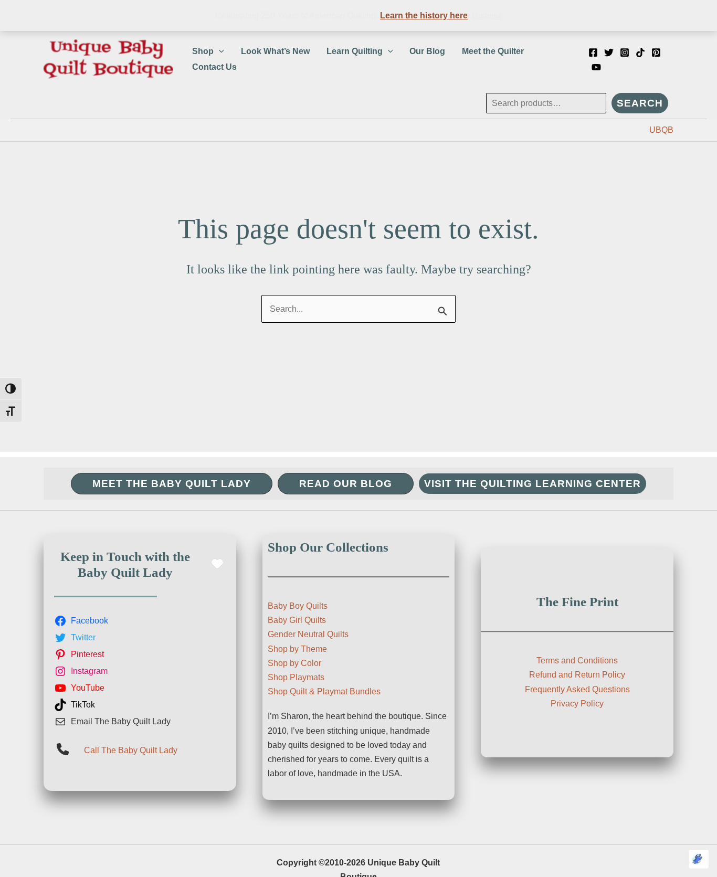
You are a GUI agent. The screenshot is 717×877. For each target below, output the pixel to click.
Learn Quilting (354, 51)
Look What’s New (275, 51)
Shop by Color (294, 663)
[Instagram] (624, 52)
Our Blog (427, 51)
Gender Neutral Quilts (308, 634)
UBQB (661, 129)
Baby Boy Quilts (298, 605)
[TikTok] (640, 52)
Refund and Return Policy (577, 674)
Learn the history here (424, 15)
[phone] (62, 749)
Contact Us (214, 66)
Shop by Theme (297, 648)
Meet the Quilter (493, 51)
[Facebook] (593, 52)
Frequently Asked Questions (577, 689)
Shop (203, 51)
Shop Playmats (296, 677)
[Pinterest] (656, 52)
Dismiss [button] (487, 15)
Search (640, 103)
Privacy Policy (577, 703)
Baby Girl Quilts (297, 620)
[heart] (217, 563)
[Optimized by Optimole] (698, 859)
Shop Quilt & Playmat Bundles (324, 691)
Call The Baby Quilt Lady (130, 750)
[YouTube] (596, 67)
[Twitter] (609, 52)
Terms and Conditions (577, 660)
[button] (219, 51)
